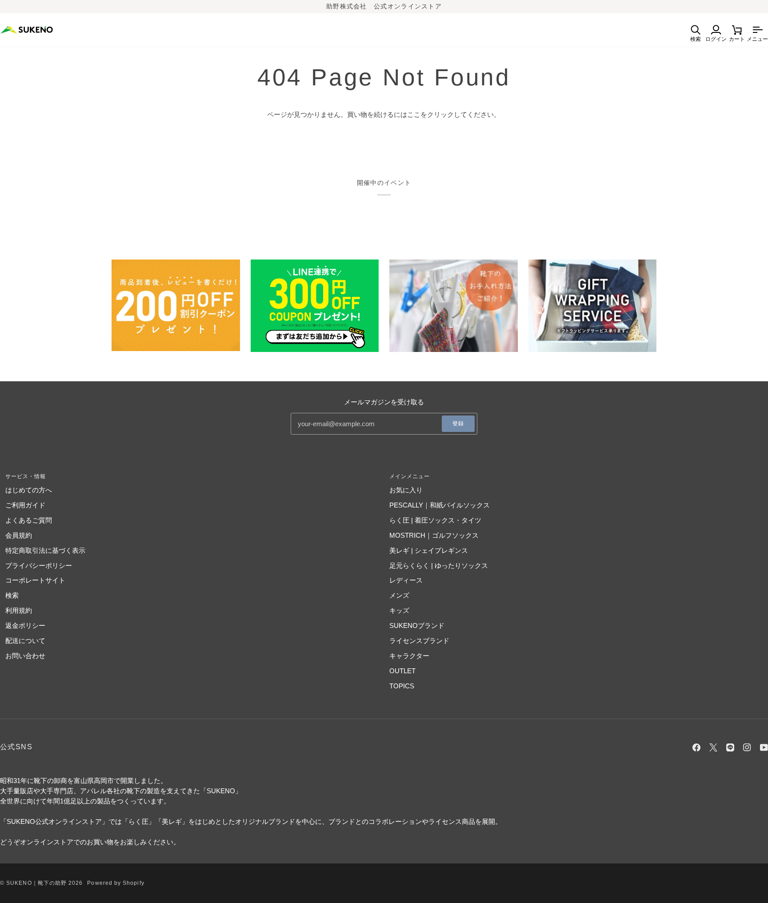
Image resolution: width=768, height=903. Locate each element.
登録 (458, 423)
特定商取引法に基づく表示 (45, 550)
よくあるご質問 (28, 520)
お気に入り (406, 490)
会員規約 (18, 535)
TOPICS (401, 686)
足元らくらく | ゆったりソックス (438, 565)
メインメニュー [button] (409, 476)
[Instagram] (747, 747)
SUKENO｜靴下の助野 (36, 883)
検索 (12, 595)
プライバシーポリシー (38, 565)
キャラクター (409, 655)
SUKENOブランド (416, 625)
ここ (413, 114)
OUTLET (402, 671)
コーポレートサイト (35, 580)
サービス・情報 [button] (25, 476)
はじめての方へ (28, 490)
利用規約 (18, 610)
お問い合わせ (25, 655)
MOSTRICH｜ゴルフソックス (434, 535)
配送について (25, 640)
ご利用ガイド (25, 505)
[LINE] (730, 747)
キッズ (399, 610)
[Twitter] (713, 747)
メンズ (399, 595)
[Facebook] (696, 747)
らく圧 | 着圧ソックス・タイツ (435, 520)
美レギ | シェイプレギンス (428, 550)
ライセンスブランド (419, 640)
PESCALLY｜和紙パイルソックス (439, 505)
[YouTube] (764, 747)
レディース (406, 580)
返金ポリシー (25, 625)
